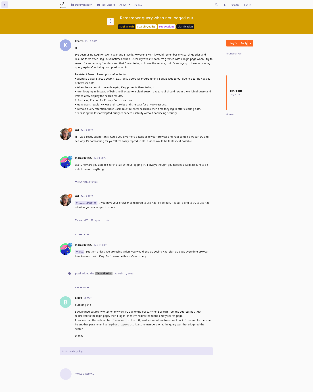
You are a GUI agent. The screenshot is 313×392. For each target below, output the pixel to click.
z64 (81, 252)
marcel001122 (88, 203)
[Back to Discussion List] (4, 4)
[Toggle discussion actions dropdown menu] (250, 43)
